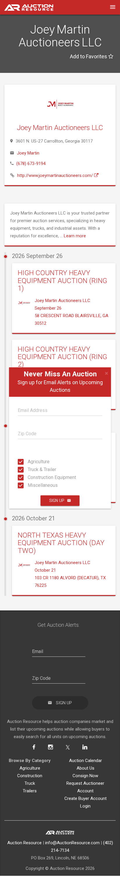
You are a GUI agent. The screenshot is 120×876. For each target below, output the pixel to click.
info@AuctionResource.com (72, 842)
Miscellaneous (29, 485)
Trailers (30, 791)
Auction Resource (24, 842)
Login (85, 806)
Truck (29, 783)
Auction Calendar (85, 760)
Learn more (75, 235)
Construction (29, 775)
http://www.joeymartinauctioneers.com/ (55, 175)
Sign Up (56, 500)
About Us (85, 768)
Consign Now (85, 775)
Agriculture (29, 461)
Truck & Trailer (29, 469)
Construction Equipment (29, 477)
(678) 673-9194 (30, 163)
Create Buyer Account (85, 798)
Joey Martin (28, 153)
